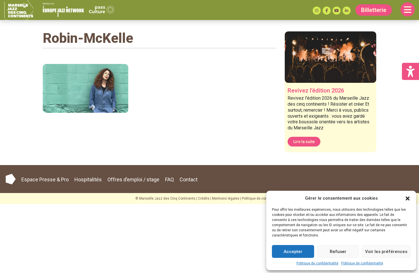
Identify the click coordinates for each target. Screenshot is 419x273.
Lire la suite (304, 141)
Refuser (338, 251)
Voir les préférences (386, 251)
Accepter (293, 251)
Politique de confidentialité (317, 263)
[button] (407, 198)
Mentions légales (225, 198)
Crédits (204, 198)
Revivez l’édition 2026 (316, 90)
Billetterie (373, 10)
